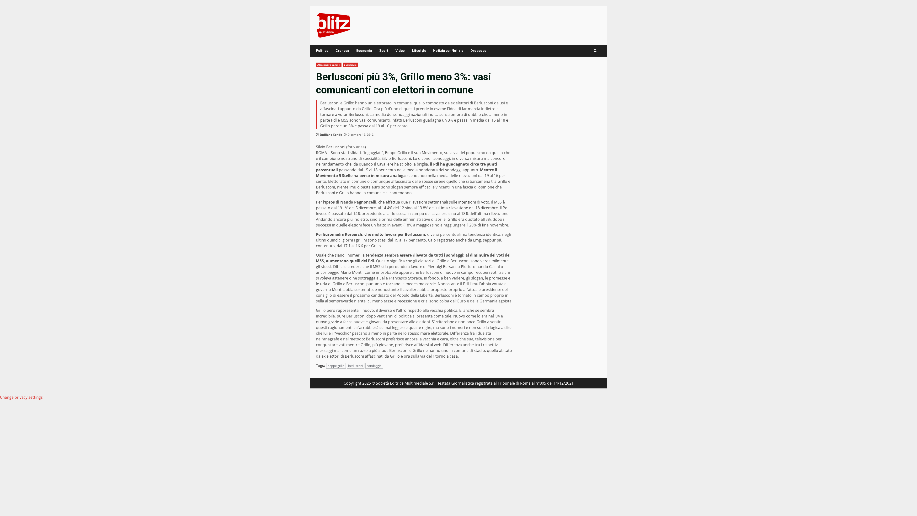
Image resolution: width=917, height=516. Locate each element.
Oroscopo (478, 51)
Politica (322, 51)
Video (400, 51)
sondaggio (374, 366)
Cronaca (342, 51)
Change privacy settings (21, 397)
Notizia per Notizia (448, 51)
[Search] (595, 50)
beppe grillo (336, 366)
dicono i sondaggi (433, 158)
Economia (364, 51)
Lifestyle (419, 51)
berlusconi (355, 366)
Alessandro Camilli (328, 64)
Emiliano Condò (331, 135)
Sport (383, 51)
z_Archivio (350, 64)
